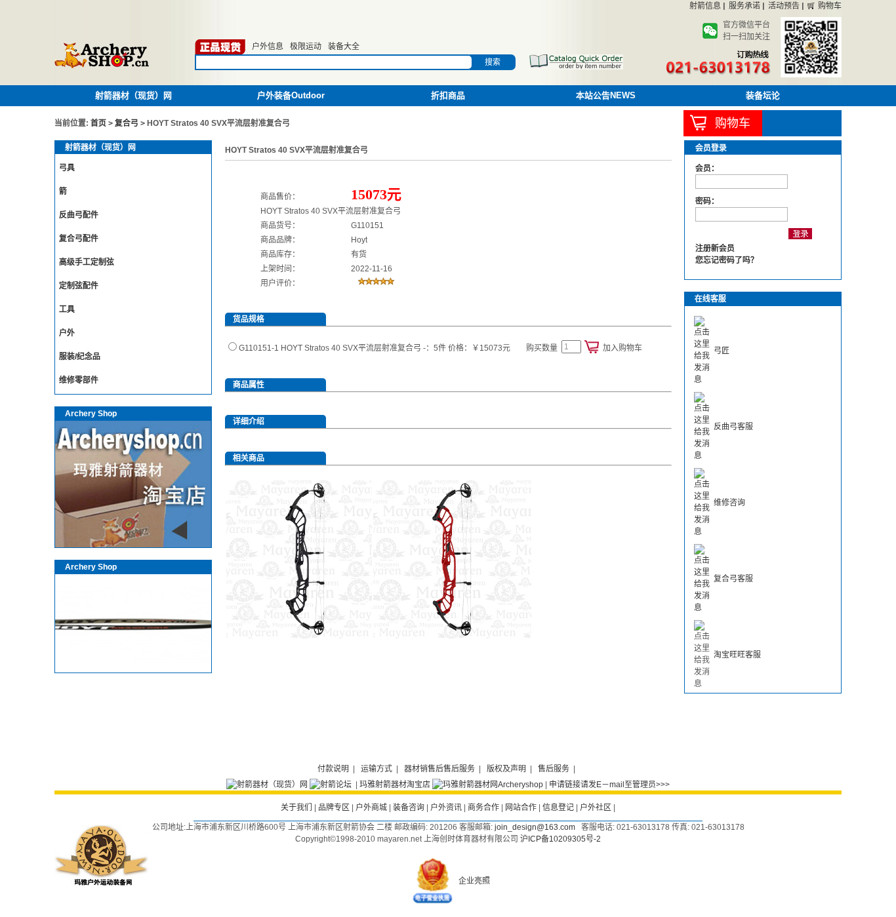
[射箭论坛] (331, 784)
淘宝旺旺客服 (737, 654)
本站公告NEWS (606, 95)
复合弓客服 (733, 578)
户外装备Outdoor (291, 95)
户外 (67, 333)
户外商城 (371, 807)
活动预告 (784, 5)
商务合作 (483, 807)
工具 (67, 309)
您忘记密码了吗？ (726, 260)
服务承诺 (744, 5)
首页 (98, 123)
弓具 (67, 167)
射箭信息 (705, 5)
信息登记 (558, 807)
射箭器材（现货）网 (133, 95)
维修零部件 (78, 380)
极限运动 (305, 46)
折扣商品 (448, 95)
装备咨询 (408, 807)
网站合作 (521, 807)
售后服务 (553, 768)
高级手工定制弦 (86, 262)
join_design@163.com (535, 827)
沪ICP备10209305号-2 (560, 839)
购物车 (830, 5)
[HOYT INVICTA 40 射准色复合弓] (451, 636)
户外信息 (267, 46)
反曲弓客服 (733, 426)
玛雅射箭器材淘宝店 (394, 784)
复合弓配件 (78, 238)
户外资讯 (446, 807)
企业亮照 (474, 881)
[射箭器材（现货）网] (267, 784)
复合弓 (126, 123)
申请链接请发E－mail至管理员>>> (609, 784)
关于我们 (296, 807)
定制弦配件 (78, 285)
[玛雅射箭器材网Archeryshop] (487, 784)
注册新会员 (715, 248)
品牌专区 (334, 807)
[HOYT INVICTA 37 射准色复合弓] (304, 636)
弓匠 (721, 350)
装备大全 (343, 46)
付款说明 (333, 768)
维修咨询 (729, 502)
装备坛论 (763, 95)
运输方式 (376, 768)
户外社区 (595, 807)
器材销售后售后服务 (439, 768)
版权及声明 (506, 768)
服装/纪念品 (79, 356)
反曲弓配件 (78, 215)
